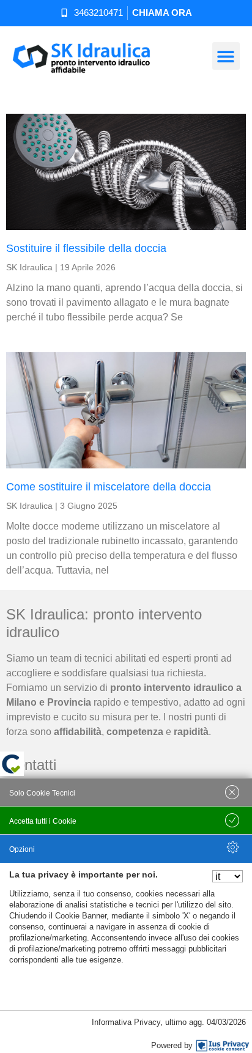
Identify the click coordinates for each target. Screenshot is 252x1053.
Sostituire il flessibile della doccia (86, 248)
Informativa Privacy (126, 1022)
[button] (226, 56)
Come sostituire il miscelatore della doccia (108, 487)
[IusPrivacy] (222, 1045)
